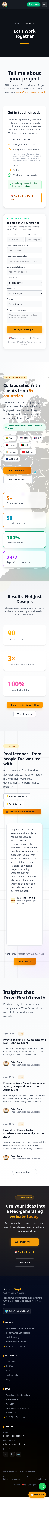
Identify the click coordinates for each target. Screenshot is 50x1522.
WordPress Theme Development (19, 1328)
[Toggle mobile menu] (44, 4)
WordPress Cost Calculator (16, 1395)
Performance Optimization (16, 1333)
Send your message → (24, 329)
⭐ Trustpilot (13, 804)
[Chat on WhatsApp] (42, 1486)
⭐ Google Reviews (16, 796)
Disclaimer (28, 1477)
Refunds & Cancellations (41, 1478)
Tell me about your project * (17, 310)
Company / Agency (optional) (18, 256)
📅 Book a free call (25, 1252)
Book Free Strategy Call (24, 705)
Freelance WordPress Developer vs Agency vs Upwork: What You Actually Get (24, 1086)
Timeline (10, 299)
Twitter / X (18, 170)
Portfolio (8, 1366)
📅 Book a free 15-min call (22, 198)
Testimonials (10, 1375)
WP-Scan (8, 1403)
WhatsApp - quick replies (25, 175)
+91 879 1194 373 (21, 139)
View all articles (23, 1172)
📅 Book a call (37, 1494)
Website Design (12, 1337)
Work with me (24, 1241)
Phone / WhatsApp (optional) (17, 245)
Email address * (31, 234)
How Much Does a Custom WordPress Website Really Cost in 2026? (23, 1133)
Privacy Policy (6, 1478)
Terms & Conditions (16, 1478)
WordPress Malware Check (17, 1408)
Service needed (12, 278)
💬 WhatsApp (35, 338)
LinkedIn (17, 165)
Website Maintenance (14, 1341)
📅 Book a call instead (17, 338)
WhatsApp (35, 4)
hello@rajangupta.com (24, 144)
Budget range (12, 288)
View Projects (24, 714)
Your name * (11, 234)
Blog (21, 1033)
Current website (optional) (17, 267)
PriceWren (9, 1412)
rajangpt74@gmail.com (14, 1444)
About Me (9, 1361)
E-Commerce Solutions (15, 1346)
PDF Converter (11, 1399)
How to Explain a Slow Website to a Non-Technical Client (24, 1041)
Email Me (25, 1262)
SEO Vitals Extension (14, 1417)
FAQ (6, 1379)
